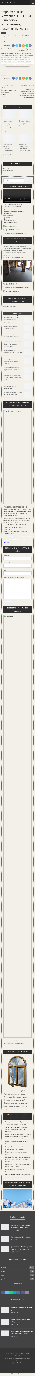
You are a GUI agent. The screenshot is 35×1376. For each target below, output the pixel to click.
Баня (2, 1275)
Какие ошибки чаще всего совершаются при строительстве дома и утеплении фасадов (17, 1159)
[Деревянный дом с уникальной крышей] (25, 114)
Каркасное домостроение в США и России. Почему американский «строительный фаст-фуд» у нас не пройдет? (18, 1137)
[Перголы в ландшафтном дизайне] (5, 1239)
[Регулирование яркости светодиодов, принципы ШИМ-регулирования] (28, 336)
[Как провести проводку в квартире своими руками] (28, 370)
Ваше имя (6, 555)
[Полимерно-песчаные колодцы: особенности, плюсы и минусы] (5, 1227)
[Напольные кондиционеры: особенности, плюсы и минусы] (25, 138)
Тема (4, 570)
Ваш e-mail (6, 563)
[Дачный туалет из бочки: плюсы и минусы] (5, 1322)
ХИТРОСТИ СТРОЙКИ (8, 2)
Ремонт (3, 1271)
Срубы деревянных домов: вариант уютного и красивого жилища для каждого (16, 1129)
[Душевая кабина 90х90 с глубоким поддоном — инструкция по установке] (5, 1249)
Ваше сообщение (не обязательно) (13, 577)
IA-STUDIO (6, 542)
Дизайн (3, 1279)
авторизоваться (8, 170)
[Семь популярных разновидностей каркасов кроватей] (28, 361)
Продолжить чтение (17, 64)
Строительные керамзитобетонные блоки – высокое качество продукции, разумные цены (27, 93)
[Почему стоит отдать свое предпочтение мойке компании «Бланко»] (28, 320)
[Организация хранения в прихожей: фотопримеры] (9, 138)
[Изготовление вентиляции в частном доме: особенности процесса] (5, 1333)
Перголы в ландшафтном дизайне (21, 1237)
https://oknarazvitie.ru (9, 1109)
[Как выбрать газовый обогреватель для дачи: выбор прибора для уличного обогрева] (28, 352)
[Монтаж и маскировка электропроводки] (28, 328)
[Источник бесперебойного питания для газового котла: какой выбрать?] (28, 377)
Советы (3, 32)
